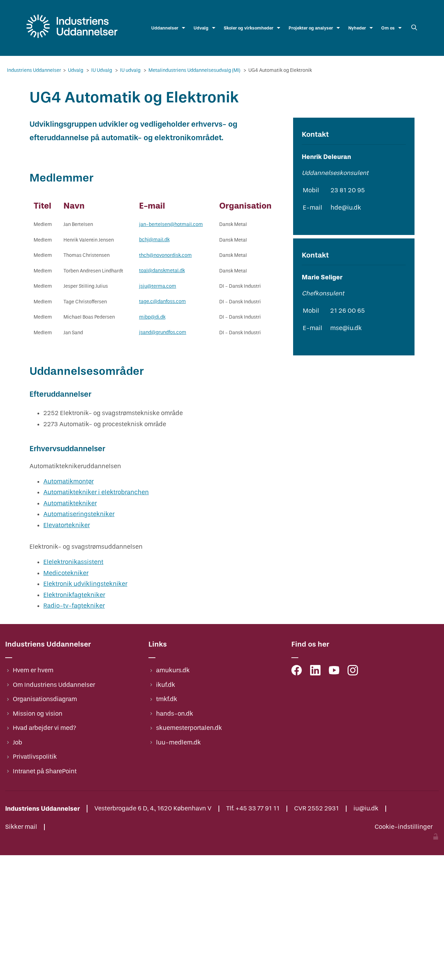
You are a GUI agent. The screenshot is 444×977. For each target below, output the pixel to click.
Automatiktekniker (70, 503)
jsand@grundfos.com (162, 332)
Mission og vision (37, 713)
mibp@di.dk (152, 317)
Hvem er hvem (33, 670)
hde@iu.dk (346, 207)
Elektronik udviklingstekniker (85, 584)
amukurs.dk (173, 670)
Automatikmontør (68, 481)
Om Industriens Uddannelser (54, 685)
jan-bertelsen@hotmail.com (171, 224)
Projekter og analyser (311, 28)
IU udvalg (131, 70)
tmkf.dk (166, 699)
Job (17, 742)
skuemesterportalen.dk (189, 728)
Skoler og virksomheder (248, 28)
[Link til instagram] (353, 672)
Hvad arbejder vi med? (44, 728)
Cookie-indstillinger (404, 827)
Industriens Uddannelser (34, 70)
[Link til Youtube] (334, 672)
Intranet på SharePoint (45, 771)
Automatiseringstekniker (78, 514)
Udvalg (201, 28)
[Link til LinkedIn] (315, 672)
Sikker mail (21, 827)
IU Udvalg (102, 70)
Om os (388, 28)
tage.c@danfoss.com (162, 301)
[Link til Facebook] (296, 672)
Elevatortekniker (66, 525)
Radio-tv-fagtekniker (74, 605)
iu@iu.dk (365, 809)
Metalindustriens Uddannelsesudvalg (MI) (194, 70)
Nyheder (357, 28)
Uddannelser (164, 28)
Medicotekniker (65, 573)
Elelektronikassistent (73, 562)
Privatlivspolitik (35, 756)
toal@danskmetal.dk (162, 270)
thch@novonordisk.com (165, 255)
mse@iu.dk (346, 328)
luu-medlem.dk (178, 742)
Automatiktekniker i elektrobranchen (96, 492)
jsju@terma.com (157, 286)
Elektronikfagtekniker (74, 595)
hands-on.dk (174, 713)
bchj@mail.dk (154, 240)
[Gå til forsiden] (72, 38)
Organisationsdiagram (45, 699)
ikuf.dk (165, 685)
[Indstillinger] (436, 837)
